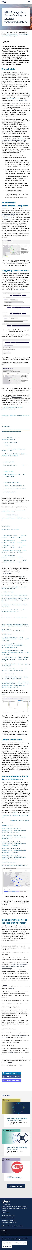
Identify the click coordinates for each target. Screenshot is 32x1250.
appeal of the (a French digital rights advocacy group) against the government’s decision (15, 966)
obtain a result (23, 100)
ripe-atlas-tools (16, 397)
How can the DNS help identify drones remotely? (17, 1148)
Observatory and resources (15, 32)
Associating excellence (8, 1215)
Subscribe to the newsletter (14, 1226)
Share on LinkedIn (11, 1073)
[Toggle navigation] (29, 2)
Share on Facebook (12, 1077)
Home (4, 32)
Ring (3, 959)
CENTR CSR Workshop (14, 1178)
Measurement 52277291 (9, 214)
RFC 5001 (20, 1065)
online (3, 694)
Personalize (7, 1246)
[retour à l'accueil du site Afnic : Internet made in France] (16, 1202)
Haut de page (6, 1212)
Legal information (6, 1235)
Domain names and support (9, 1220)
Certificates (4, 1230)
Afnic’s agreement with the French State (14, 140)
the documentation (11, 572)
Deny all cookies (20, 1243)
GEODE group (12, 1052)
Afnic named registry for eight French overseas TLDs (17, 1119)
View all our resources (16, 1186)
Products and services (8, 1218)
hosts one (12, 988)
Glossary (4, 1233)
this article (10, 1062)
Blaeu (23, 577)
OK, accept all (7, 1243)
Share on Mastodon (12, 1081)
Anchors (5, 985)
